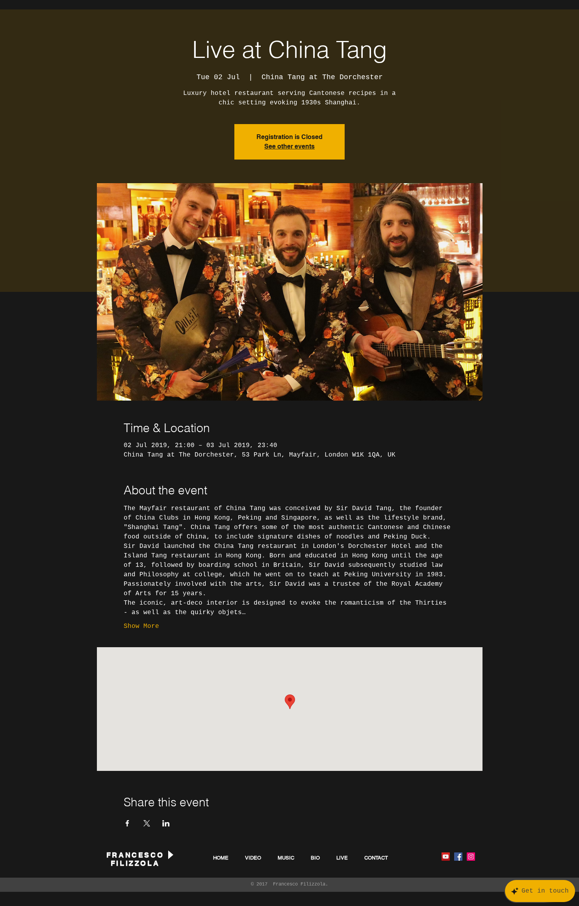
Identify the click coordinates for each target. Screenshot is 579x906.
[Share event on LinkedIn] (166, 823)
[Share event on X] (146, 823)
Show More (141, 626)
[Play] (170, 855)
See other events (289, 146)
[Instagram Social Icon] (471, 856)
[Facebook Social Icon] (458, 856)
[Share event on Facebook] (127, 823)
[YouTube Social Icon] (446, 856)
